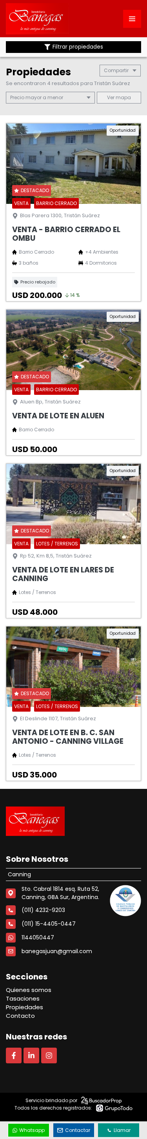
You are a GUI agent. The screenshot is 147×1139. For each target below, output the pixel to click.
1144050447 (38, 937)
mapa (122, 97)
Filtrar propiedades (78, 47)
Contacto (20, 1016)
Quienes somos (28, 990)
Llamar (122, 1130)
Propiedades (24, 1007)
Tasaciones (23, 998)
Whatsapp (32, 1130)
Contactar (77, 1130)
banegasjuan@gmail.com (57, 951)
